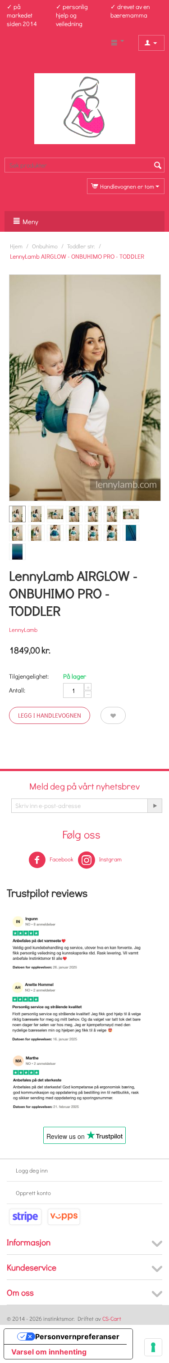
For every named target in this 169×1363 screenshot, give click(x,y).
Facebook (60, 859)
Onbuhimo (45, 246)
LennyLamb (23, 629)
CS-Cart (111, 1318)
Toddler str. (81, 246)
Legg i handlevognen (49, 715)
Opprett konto (33, 1192)
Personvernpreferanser (77, 1336)
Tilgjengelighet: (29, 676)
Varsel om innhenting (49, 1351)
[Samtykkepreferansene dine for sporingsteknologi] (153, 1347)
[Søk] (157, 166)
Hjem (16, 246)
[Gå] (154, 805)
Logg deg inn (32, 1170)
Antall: (17, 690)
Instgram (110, 859)
